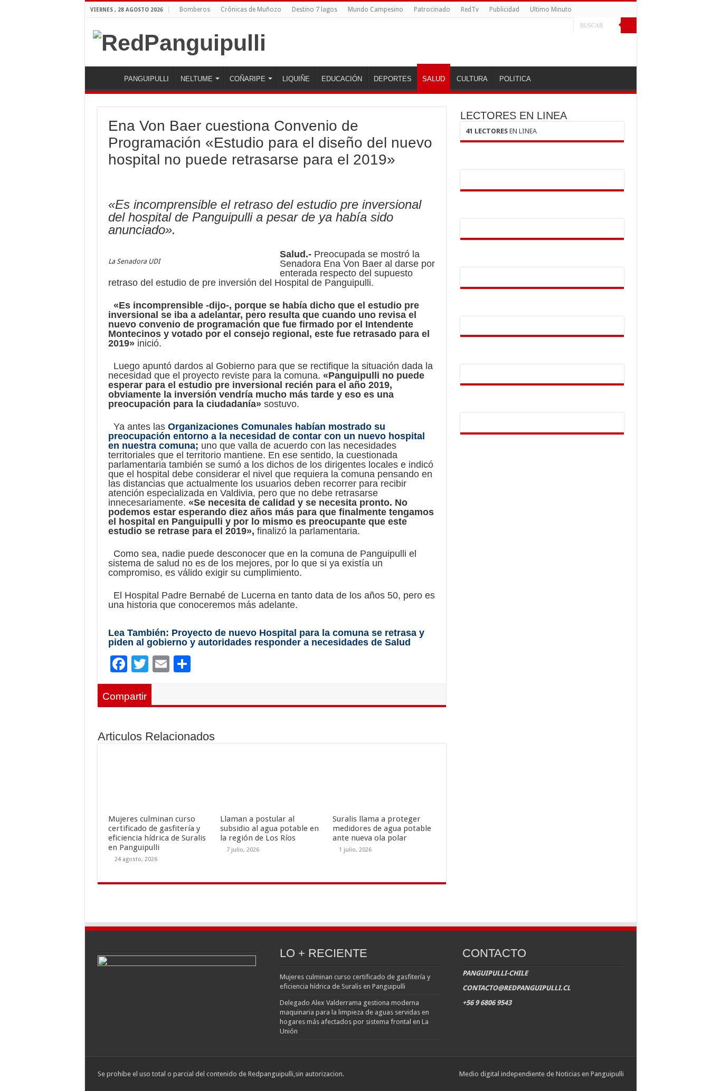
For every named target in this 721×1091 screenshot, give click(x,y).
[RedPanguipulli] (179, 41)
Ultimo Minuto (551, 9)
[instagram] (566, 26)
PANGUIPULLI (146, 79)
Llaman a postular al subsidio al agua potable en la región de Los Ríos (269, 828)
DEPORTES (393, 79)
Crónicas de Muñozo (251, 9)
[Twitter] (555, 26)
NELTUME (197, 79)
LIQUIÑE (296, 79)
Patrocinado (432, 9)
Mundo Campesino (375, 9)
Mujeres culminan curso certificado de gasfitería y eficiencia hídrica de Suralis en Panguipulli (157, 833)
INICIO (104, 77)
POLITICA (515, 79)
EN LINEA (501, 131)
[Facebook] (545, 26)
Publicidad (504, 9)
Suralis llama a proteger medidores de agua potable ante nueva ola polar (382, 828)
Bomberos (194, 9)
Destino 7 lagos (314, 9)
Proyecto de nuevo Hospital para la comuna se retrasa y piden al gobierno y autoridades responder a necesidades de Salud (266, 637)
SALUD (433, 79)
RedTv (470, 9)
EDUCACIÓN (341, 79)
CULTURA (472, 79)
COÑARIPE (247, 79)
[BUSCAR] (629, 25)
